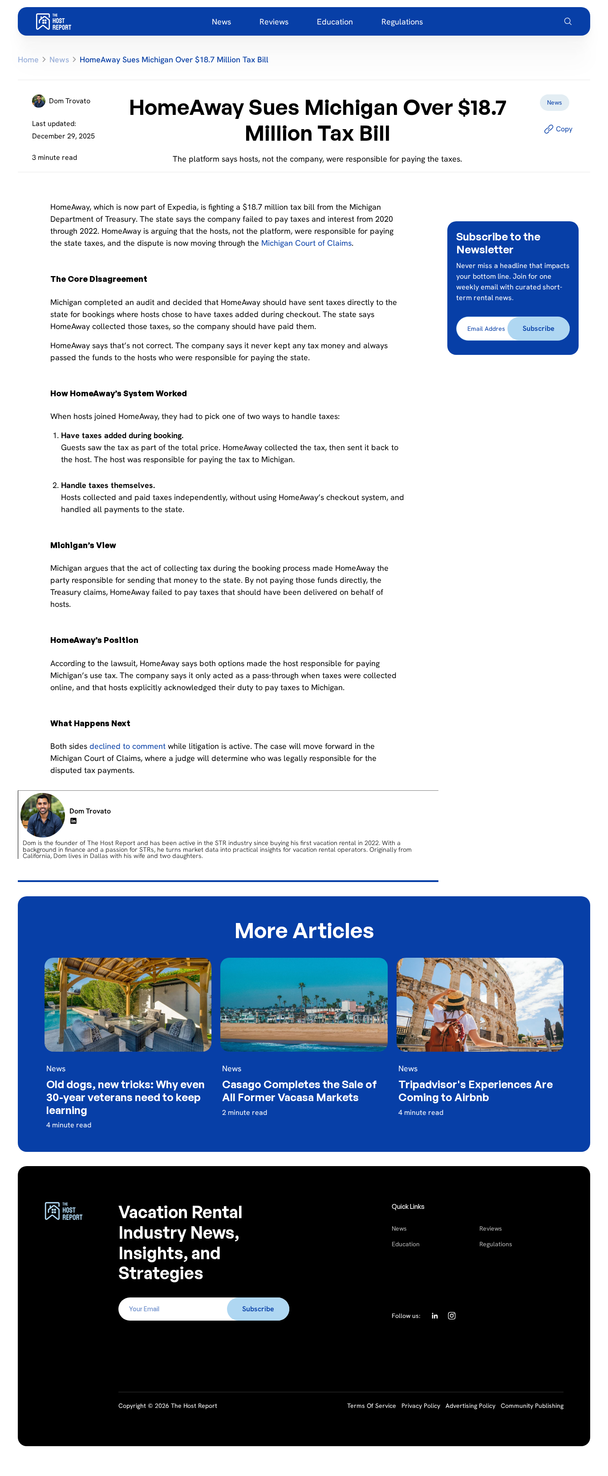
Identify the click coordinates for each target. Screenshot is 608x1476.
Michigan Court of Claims (306, 243)
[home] (53, 21)
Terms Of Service (371, 1406)
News (399, 1228)
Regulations (495, 1244)
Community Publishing (532, 1406)
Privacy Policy (420, 1406)
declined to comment (127, 746)
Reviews (490, 1228)
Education (406, 1244)
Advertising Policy (470, 1406)
